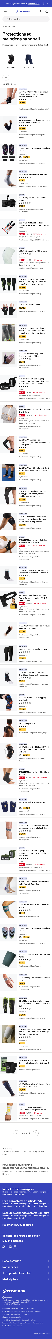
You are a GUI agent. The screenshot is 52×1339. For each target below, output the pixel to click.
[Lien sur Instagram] (15, 1247)
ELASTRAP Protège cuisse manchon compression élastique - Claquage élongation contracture (34, 1031)
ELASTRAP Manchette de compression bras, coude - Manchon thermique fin (35, 442)
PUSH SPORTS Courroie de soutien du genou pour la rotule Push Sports (34, 827)
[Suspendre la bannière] (44, 3)
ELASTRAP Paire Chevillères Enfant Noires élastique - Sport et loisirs (34, 469)
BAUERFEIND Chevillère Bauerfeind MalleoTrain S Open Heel (34, 882)
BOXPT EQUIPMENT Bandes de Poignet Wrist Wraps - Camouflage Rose (34, 225)
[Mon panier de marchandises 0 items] (47, 11)
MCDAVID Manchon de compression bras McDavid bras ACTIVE (34, 121)
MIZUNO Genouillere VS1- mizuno (33, 251)
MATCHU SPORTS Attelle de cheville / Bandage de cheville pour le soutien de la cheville (34, 94)
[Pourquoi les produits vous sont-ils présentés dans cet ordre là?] (3, 84)
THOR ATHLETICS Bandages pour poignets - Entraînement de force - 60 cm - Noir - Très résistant (34, 381)
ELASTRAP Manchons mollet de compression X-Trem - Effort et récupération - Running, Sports (32, 330)
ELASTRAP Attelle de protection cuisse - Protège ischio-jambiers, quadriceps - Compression (33, 519)
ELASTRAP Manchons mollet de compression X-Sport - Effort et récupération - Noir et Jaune (32, 281)
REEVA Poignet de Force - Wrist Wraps (32, 199)
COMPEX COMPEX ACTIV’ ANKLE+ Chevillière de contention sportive (33, 571)
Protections (29, 67)
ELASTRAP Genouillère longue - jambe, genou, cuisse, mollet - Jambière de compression (32, 493)
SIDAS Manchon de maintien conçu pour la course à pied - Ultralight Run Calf (35, 1003)
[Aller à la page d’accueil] (23, 11)
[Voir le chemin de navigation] (3, 26)
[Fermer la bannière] (48, 3)
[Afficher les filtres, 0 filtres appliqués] (5, 77)
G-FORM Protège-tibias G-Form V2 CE (34, 803)
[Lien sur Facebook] (4, 1247)
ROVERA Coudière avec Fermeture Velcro (34, 906)
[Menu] (5, 11)
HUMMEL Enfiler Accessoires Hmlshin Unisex (35, 149)
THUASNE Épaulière (27, 723)
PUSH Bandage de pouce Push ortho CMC (34, 979)
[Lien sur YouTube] (10, 1247)
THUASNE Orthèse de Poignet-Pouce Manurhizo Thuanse (35, 627)
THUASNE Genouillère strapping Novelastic (33, 699)
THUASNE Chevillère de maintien (33, 174)
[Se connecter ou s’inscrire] (41, 11)
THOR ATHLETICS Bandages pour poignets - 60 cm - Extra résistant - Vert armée (34, 853)
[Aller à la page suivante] (36, 1133)
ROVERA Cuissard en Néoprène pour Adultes (34, 955)
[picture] (8, 96)
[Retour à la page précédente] (16, 1133)
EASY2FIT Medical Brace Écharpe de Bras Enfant (34, 410)
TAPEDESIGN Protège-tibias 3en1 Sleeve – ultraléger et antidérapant (34, 1061)
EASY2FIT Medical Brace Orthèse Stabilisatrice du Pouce (33, 541)
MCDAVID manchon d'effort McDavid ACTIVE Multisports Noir (35, 1085)
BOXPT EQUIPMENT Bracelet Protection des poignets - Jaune (32, 1108)
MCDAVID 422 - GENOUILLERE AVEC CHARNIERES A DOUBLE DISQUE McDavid (34, 749)
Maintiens (11, 67)
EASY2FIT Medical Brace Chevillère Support (34, 773)
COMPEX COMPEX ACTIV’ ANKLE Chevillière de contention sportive (33, 674)
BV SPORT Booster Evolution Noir (33, 649)
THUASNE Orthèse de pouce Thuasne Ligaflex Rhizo (31, 355)
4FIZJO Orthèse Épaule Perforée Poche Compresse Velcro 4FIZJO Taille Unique (33, 597)
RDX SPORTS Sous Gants (29, 305)
